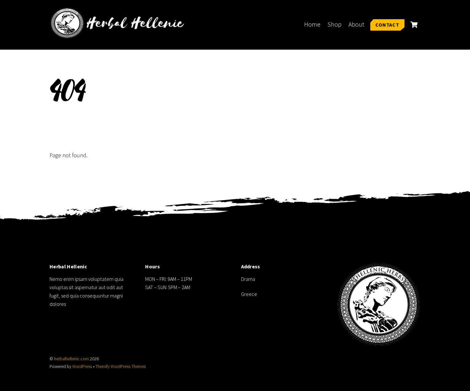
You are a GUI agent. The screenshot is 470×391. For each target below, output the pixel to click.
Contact (387, 24)
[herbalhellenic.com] (120, 35)
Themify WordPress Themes (120, 366)
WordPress (82, 366)
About (356, 24)
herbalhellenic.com (71, 359)
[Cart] (414, 24)
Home (312, 24)
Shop (334, 24)
